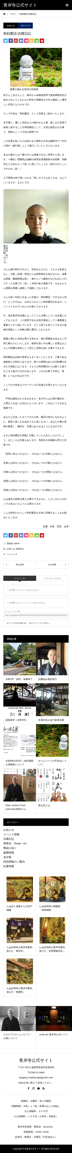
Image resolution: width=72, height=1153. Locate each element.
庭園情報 (8, 852)
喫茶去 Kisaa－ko (15, 843)
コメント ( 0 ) (19, 578)
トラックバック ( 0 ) (52, 578)
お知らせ (11, 25)
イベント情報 (11, 834)
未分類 (7, 857)
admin (17, 543)
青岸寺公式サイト (20, 5)
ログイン (33, 623)
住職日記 (20, 548)
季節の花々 (10, 848)
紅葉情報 (8, 866)
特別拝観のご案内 (14, 861)
